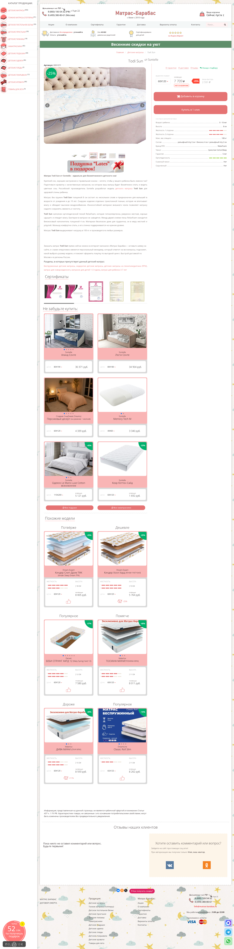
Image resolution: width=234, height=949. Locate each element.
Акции (51, 24)
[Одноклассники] (122, 890)
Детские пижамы (17, 39)
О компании (71, 24)
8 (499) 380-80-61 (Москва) (61, 15)
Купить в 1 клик (190, 109)
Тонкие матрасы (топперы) (22, 17)
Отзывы (194, 68)
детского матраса (124, 188)
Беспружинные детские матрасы (59, 266)
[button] (64, 349)
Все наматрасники (122, 507)
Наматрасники (16, 46)
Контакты (195, 24)
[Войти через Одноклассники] (207, 865)
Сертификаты (97, 24)
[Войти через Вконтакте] (170, 865)
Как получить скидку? (142, 891)
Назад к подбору (210, 68)
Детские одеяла (17, 60)
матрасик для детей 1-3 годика (86, 269)
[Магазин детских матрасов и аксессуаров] (136, 13)
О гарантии (171, 68)
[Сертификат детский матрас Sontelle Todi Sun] (54, 292)
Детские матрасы (18, 10)
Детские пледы (16, 67)
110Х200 (58, 495)
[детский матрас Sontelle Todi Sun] (95, 105)
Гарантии (121, 24)
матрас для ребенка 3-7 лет (114, 269)
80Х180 (111, 366)
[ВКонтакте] (118, 890)
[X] (125, 890)
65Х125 (111, 770)
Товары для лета (17, 89)
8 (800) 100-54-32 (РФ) (59, 12)
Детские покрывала (19, 74)
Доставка (141, 24)
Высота (78, 581)
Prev (47, 105)
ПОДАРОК (14, 944)
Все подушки (70, 507)
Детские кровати (17, 82)
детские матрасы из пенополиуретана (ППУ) (125, 266)
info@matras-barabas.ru (205, 906)
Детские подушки (18, 53)
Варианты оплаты (168, 24)
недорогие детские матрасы (89, 266)
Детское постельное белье (22, 24)
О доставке (183, 68)
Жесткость (52, 581)
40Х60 (110, 431)
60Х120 (162, 81)
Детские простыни (18, 31)
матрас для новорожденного (57, 269)
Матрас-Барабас (48, 899)
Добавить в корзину (192, 96)
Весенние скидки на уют (135, 44)
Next (142, 105)
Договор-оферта (48, 903)
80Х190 (57, 366)
